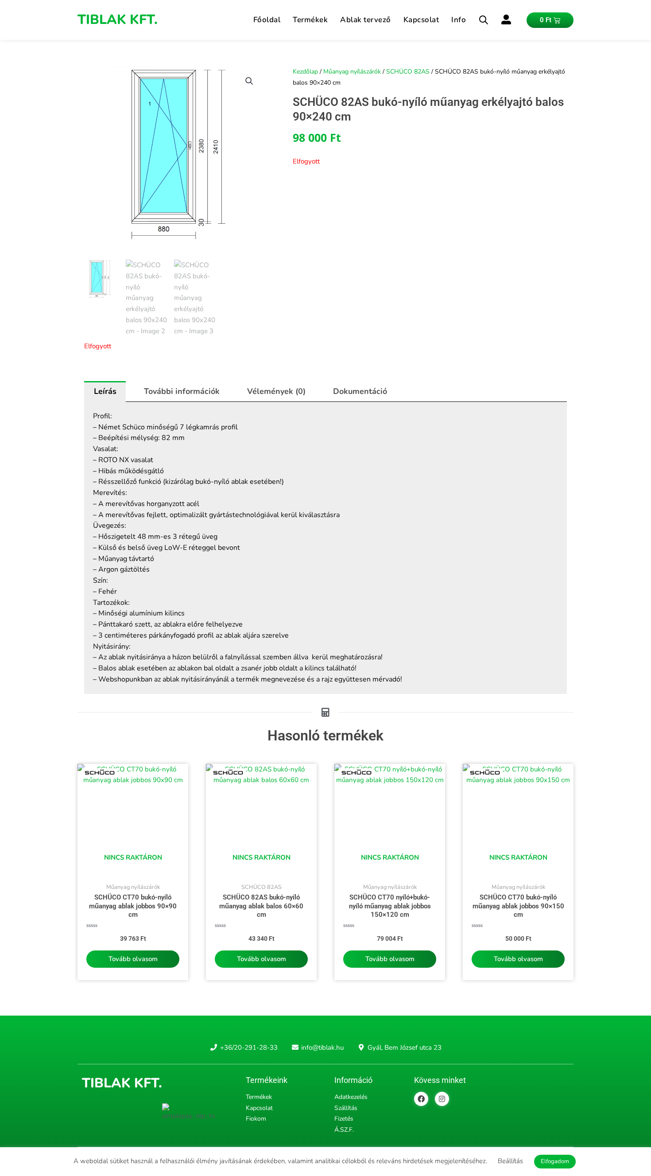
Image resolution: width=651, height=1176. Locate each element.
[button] (249, 81)
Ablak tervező (365, 20)
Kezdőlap (305, 71)
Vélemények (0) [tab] (276, 391)
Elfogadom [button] (555, 1161)
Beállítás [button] (510, 1161)
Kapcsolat (421, 20)
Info (458, 20)
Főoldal (267, 20)
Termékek (310, 20)
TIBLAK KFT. (118, 20)
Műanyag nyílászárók (352, 71)
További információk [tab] (182, 391)
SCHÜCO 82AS (408, 71)
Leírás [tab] (105, 391)
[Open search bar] (483, 20)
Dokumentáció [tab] (360, 391)
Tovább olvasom (133, 958)
